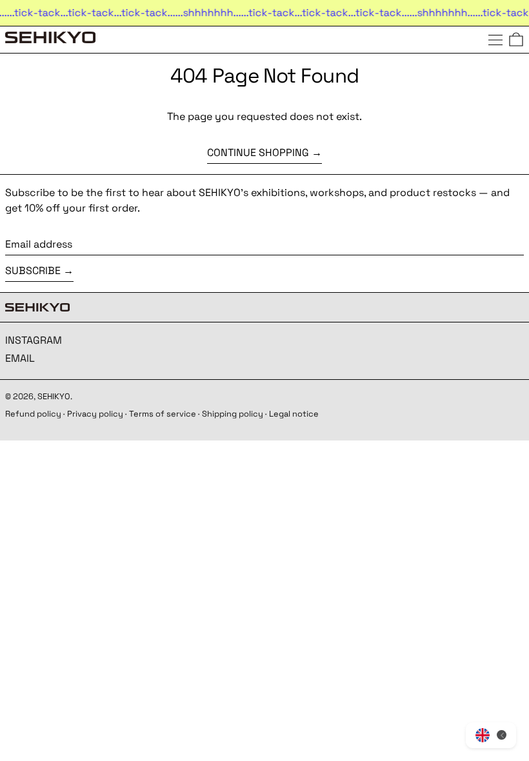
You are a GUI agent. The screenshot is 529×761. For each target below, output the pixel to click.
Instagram (33, 340)
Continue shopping (258, 152)
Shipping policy (232, 413)
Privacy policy (95, 413)
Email (20, 358)
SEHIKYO (53, 396)
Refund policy (33, 413)
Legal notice (294, 413)
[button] (516, 39)
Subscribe (33, 270)
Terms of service (162, 413)
